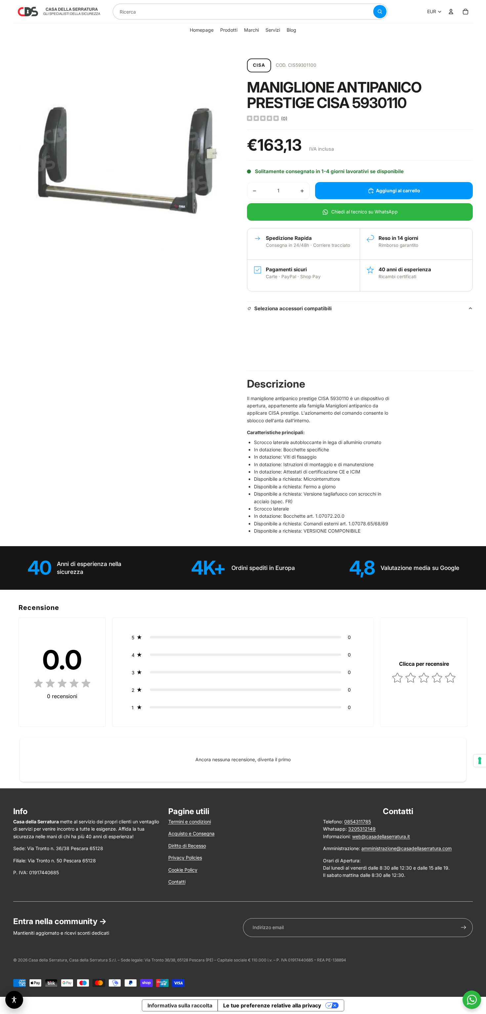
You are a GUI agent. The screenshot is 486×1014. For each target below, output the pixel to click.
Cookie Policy (182, 870)
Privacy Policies (185, 857)
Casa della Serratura (47, 960)
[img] (263, 119)
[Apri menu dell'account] (451, 11)
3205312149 (362, 829)
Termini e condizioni (189, 821)
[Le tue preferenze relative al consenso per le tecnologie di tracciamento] (479, 760)
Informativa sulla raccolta (179, 1005)
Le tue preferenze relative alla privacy (272, 1005)
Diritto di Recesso (187, 845)
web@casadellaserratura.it (381, 836)
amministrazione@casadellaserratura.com (406, 848)
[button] (243, 637)
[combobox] (235, 11)
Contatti (176, 881)
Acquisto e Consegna (191, 833)
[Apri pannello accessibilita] (14, 1000)
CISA (259, 65)
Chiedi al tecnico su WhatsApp (364, 211)
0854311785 (357, 821)
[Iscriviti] (463, 927)
